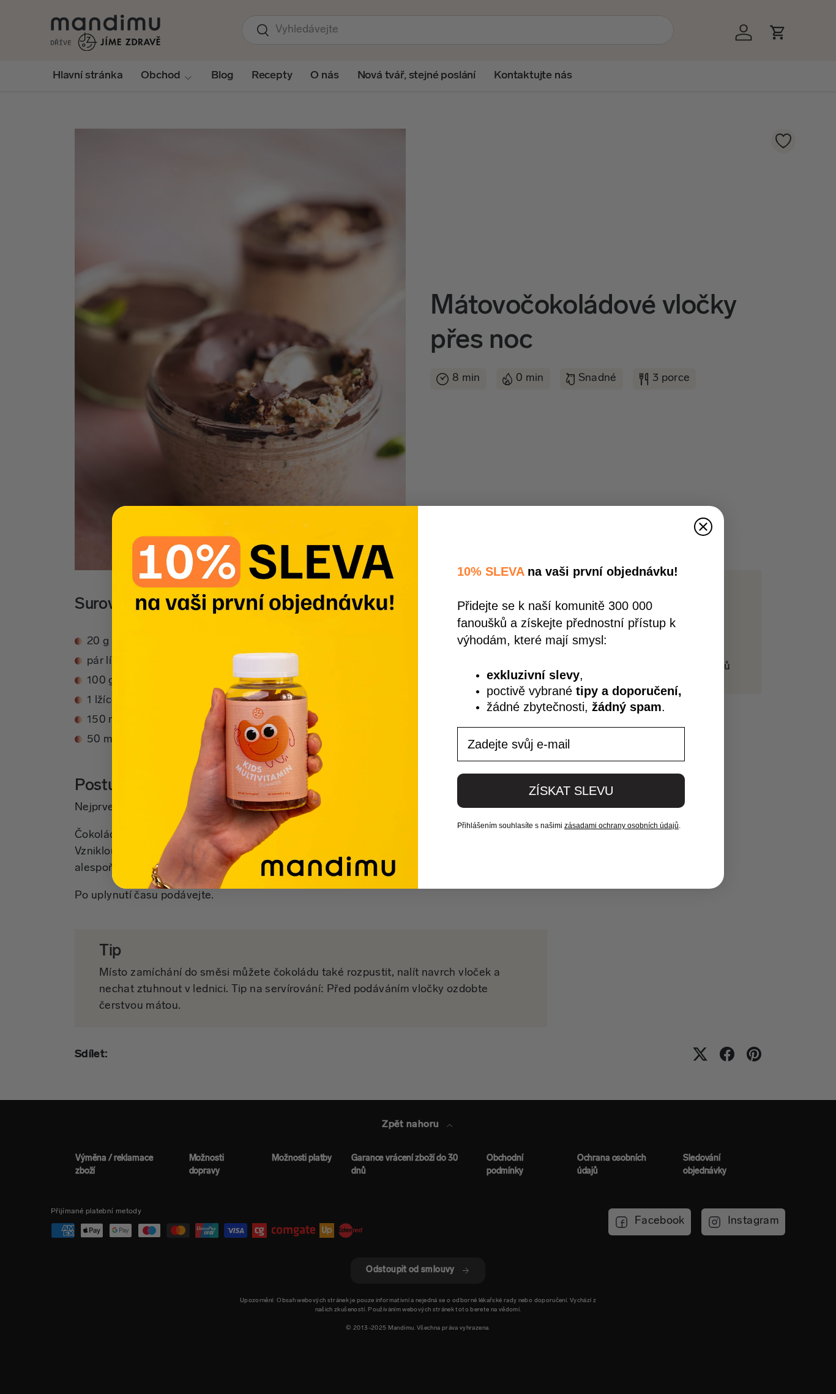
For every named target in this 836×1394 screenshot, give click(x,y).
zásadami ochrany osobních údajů (621, 825)
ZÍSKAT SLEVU (571, 790)
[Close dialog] (703, 526)
